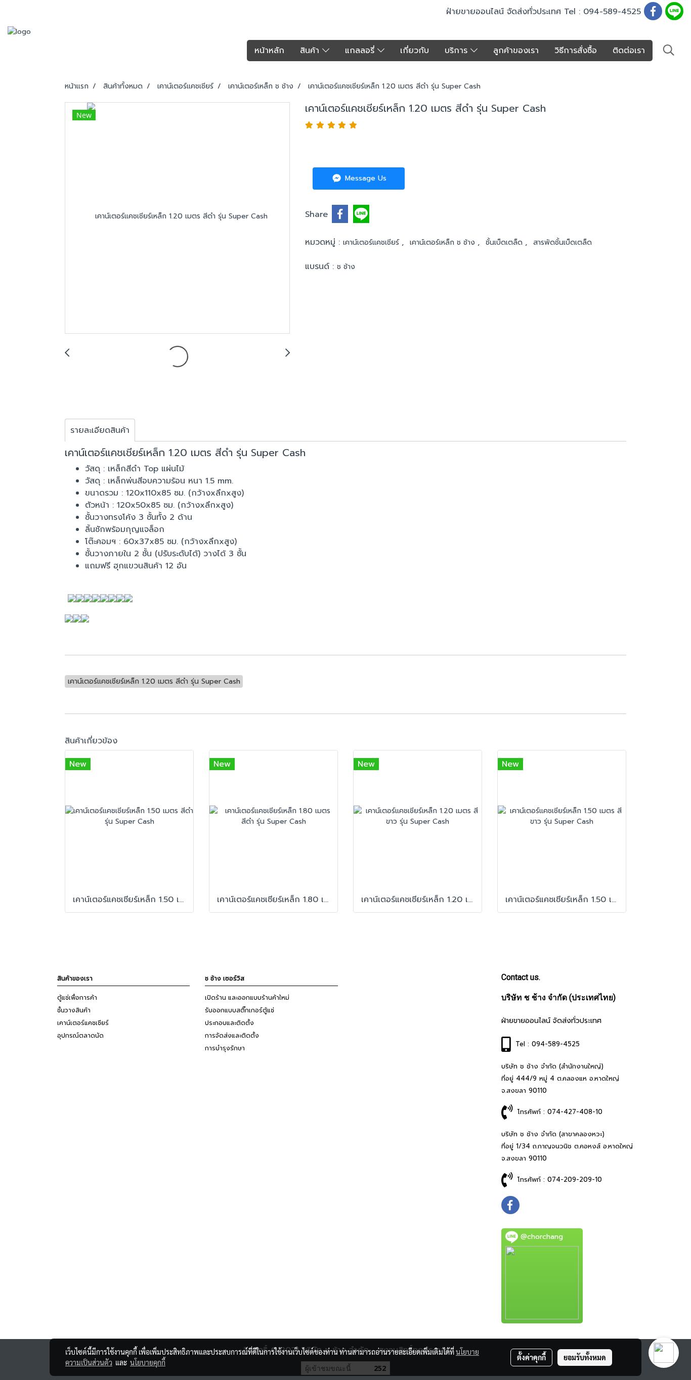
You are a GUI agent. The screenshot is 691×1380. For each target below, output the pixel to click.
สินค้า (311, 50)
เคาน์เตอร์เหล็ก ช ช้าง (444, 242)
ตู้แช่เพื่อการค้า (77, 997)
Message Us (364, 178)
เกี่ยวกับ (414, 50)
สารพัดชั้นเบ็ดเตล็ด (562, 242)
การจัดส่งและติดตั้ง (232, 1035)
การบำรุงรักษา (225, 1048)
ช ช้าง (346, 266)
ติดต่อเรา (629, 50)
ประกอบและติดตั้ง (229, 1023)
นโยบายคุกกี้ (147, 1362)
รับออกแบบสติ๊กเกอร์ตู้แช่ (239, 1010)
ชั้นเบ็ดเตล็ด (505, 242)
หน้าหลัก (269, 50)
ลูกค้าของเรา (516, 50)
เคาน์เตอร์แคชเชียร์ (372, 242)
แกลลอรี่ (361, 50)
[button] (669, 50)
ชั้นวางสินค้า (74, 1010)
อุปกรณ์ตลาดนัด (80, 1035)
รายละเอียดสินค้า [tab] (99, 430)
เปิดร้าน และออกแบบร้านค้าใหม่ (247, 997)
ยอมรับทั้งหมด (585, 1357)
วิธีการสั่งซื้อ (575, 50)
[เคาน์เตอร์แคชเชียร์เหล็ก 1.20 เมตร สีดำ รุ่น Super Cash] (177, 218)
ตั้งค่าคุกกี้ (531, 1357)
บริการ (457, 50)
